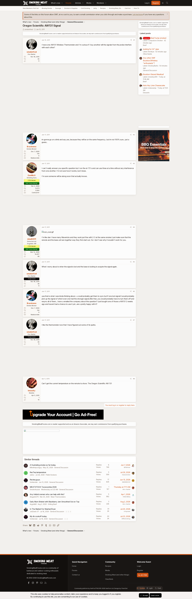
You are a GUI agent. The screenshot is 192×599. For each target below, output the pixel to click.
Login (139, 566)
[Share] (131, 40)
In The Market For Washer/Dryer (43, 509)
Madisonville (35, 158)
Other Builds (147, 54)
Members (100, 3)
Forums (68, 3)
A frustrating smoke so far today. (43, 465)
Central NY (35, 192)
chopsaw (127, 511)
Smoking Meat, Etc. (115, 8)
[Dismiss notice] (167, 14)
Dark (159, 588)
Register (140, 570)
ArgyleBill (33, 504)
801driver (127, 467)
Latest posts (145, 33)
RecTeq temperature (38, 472)
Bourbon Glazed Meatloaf (153, 74)
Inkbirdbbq (126, 497)
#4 (134, 227)
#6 (134, 291)
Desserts (146, 93)
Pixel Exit (124, 588)
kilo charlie (126, 489)
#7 (134, 320)
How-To (136, 8)
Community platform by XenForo (94, 588)
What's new (55, 3)
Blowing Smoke (47, 8)
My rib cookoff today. (38, 516)
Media (88, 3)
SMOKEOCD (126, 482)
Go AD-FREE (142, 575)
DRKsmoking (126, 519)
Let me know (138, 14)
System (142, 588)
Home (74, 566)
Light (151, 588)
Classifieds (109, 579)
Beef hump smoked (158, 38)
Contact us (76, 575)
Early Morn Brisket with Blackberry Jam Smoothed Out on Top (54, 502)
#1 (134, 40)
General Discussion (61, 467)
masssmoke (126, 475)
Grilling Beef (52, 504)
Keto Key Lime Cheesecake (154, 85)
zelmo (32, 475)
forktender (34, 482)
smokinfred (29, 29)
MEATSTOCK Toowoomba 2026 (43, 487)
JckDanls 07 (34, 511)
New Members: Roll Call (31, 8)
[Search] (167, 3)
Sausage (58, 8)
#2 (134, 135)
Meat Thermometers (58, 497)
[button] (62, 2)
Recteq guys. (35, 480)
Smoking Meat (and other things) (117, 575)
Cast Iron (128, 8)
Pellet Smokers (51, 475)
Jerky (95, 8)
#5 (134, 262)
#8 (134, 379)
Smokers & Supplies (71, 8)
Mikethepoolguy (36, 467)
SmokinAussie (35, 489)
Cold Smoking (85, 8)
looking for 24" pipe (151, 49)
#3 (134, 163)
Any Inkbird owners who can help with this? (47, 494)
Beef (145, 45)
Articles (78, 3)
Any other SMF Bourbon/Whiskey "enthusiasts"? (150, 60)
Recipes (103, 8)
